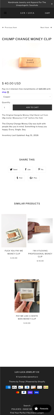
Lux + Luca (27, 13)
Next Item (45, 27)
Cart (47, 13)
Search (27, 405)
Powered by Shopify (35, 381)
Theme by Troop (17, 381)
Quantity (6, 102)
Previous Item (10, 27)
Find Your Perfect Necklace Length (27, 413)
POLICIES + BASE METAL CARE (27, 409)
